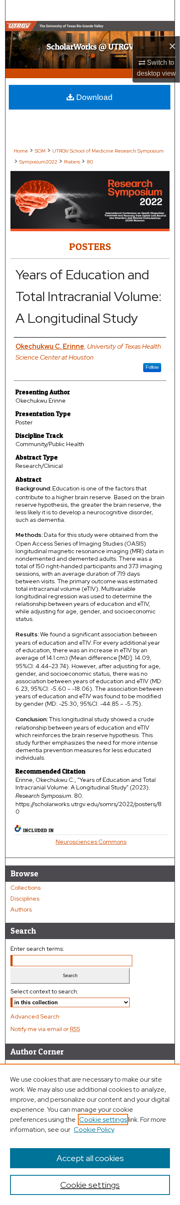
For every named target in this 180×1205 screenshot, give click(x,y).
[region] (90, 1134)
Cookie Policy (94, 1129)
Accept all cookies (90, 1158)
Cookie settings (103, 1119)
